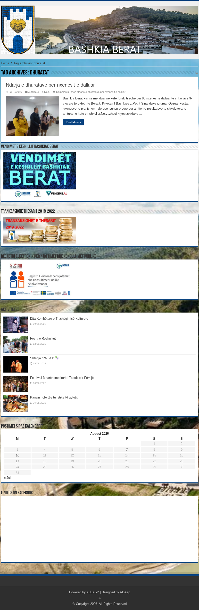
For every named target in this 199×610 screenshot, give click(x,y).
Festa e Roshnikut (43, 338)
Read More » (73, 122)
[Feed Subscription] (196, 73)
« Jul (7, 478)
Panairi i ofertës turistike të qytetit (54, 397)
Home (5, 63)
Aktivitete (33, 91)
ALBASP (92, 592)
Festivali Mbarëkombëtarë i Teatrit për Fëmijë (62, 378)
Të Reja (45, 91)
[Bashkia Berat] (99, 29)
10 (17, 455)
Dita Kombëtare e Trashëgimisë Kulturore (59, 318)
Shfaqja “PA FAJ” (42, 358)
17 (17, 461)
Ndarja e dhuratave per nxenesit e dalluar (50, 85)
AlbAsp (125, 592)
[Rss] (99, 598)
